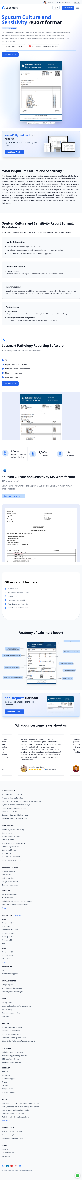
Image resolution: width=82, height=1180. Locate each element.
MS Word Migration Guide (11, 1034)
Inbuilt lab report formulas (11, 857)
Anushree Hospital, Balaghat (12, 798)
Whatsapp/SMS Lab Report (11, 836)
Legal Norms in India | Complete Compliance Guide (20, 1103)
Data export (6, 875)
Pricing (4, 1082)
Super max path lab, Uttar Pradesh (14, 808)
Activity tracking (8, 878)
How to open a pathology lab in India (15, 1110)
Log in (56, 8)
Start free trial (68, 8)
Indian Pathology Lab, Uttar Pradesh (15, 818)
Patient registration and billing (13, 829)
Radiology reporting (9, 840)
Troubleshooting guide (10, 974)
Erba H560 (6, 926)
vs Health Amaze (8, 1153)
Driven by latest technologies (12, 992)
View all (18, 915)
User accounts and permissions (13, 843)
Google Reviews (7, 1089)
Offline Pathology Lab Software (13, 1114)
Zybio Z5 (5, 943)
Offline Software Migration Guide (14, 1038)
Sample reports (7, 985)
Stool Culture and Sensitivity (18, 604)
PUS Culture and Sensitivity (17, 600)
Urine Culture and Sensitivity (18, 608)
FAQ (3, 970)
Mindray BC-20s (7, 952)
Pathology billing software (11, 1062)
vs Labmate (6, 1156)
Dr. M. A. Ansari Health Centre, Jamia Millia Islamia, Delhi (22, 801)
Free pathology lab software (12, 1131)
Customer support (8, 1079)
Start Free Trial (13, 152)
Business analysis (8, 871)
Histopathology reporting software (14, 1056)
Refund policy (7, 1009)
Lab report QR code (9, 850)
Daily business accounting (11, 860)
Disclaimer (6, 1016)
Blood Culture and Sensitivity (18, 592)
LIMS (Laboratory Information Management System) (20, 1107)
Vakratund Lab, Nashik (10, 812)
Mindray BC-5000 (8, 933)
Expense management (10, 885)
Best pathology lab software (12, 1135)
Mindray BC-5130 (8, 937)
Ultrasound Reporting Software (13, 1138)
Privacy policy (7, 1003)
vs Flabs (5, 1149)
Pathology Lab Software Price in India (15, 1117)
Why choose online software (12, 988)
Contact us (6, 1075)
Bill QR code (6, 853)
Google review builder (10, 881)
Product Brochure (8, 1092)
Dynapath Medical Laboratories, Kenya (16, 805)
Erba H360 (6, 959)
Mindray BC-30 (7, 955)
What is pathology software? (12, 1027)
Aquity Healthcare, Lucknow (12, 794)
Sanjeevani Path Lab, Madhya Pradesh (15, 815)
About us (5, 1072)
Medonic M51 (7, 940)
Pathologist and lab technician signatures (17, 901)
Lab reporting (7, 833)
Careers (5, 1085)
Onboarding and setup (10, 847)
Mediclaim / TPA (8, 898)
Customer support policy (11, 1013)
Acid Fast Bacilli (13, 589)
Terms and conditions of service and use (16, 1006)
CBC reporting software (10, 1059)
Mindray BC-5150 (8, 923)
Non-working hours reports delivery (15, 905)
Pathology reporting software (12, 1052)
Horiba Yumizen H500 (10, 930)
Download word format (12, 46)
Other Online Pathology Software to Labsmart (18, 1041)
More (75, 2)
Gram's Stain (12, 596)
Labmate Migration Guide (11, 1031)
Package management (10, 894)
